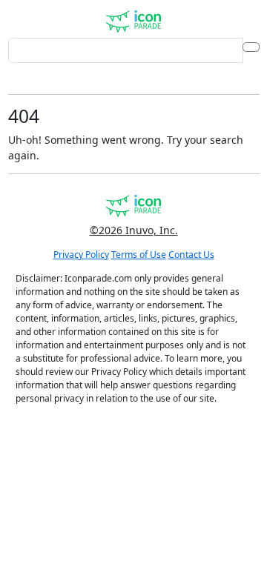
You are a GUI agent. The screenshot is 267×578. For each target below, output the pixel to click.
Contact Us (191, 254)
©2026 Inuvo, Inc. (134, 230)
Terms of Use (138, 254)
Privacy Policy (81, 254)
